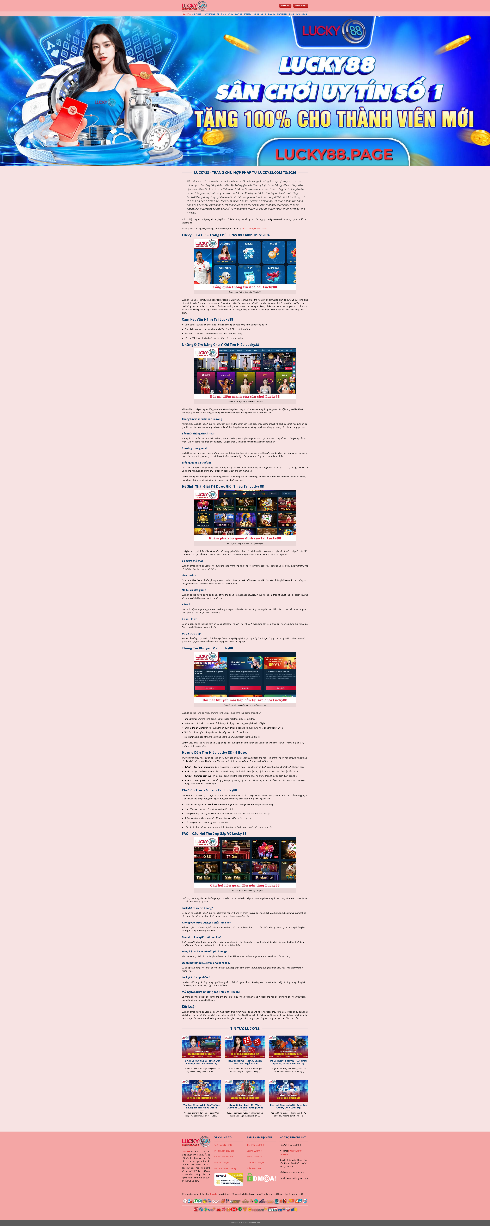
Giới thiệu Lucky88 (223, 1145)
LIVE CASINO (210, 14)
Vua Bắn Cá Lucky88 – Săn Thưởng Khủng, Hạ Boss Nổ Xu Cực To (201, 1106)
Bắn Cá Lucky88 (254, 1156)
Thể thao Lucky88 (255, 1145)
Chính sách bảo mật (224, 1156)
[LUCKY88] (194, 5)
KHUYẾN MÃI (282, 14)
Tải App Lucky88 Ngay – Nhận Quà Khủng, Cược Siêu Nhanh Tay (201, 1062)
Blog (291, 14)
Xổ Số (256, 14)
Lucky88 (186, 1151)
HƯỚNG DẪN (301, 14)
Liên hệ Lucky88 (221, 1162)
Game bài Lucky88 (255, 1162)
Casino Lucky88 (254, 1150)
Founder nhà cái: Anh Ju (225, 1168)
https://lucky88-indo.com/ (254, 228)
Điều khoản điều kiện (224, 1150)
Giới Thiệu (197, 14)
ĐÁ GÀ (230, 14)
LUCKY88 (187, 14)
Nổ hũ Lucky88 (254, 1168)
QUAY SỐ (238, 14)
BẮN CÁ (271, 14)
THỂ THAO (221, 14)
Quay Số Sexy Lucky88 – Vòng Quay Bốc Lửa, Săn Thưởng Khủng (245, 1106)
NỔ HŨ (263, 14)
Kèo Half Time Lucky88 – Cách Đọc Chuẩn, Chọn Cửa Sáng (288, 1106)
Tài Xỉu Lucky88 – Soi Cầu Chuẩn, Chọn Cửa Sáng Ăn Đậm (245, 1062)
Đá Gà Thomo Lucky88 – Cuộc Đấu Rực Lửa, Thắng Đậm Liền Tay (288, 1062)
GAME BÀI (248, 14)
